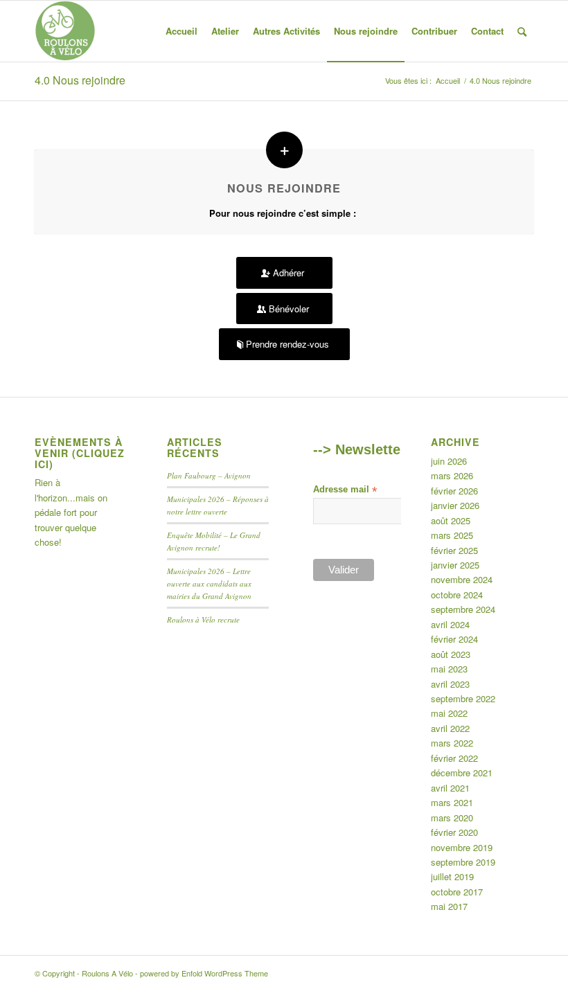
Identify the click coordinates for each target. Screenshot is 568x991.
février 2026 (454, 490)
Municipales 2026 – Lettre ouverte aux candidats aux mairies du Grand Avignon (209, 583)
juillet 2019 (452, 876)
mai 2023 (449, 668)
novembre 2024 (461, 579)
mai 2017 (449, 906)
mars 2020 (452, 817)
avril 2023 (450, 683)
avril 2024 (450, 624)
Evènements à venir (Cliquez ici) (80, 452)
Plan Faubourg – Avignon (209, 475)
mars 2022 (452, 742)
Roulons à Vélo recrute (203, 619)
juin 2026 (449, 460)
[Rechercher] (522, 31)
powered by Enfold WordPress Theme (204, 973)
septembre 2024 (463, 609)
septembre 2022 (463, 698)
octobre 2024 (457, 594)
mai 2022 (449, 713)
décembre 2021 (461, 772)
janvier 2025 (455, 564)
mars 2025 (452, 535)
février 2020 (454, 832)
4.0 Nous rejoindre (80, 80)
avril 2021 (450, 787)
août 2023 (450, 654)
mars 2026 (452, 475)
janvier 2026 (455, 505)
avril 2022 (450, 728)
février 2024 (454, 638)
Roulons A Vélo (107, 973)
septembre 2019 (463, 861)
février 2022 (454, 758)
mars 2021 (452, 802)
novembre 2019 (461, 847)
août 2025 (450, 520)
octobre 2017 (457, 891)
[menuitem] (181, 31)
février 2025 (454, 550)
